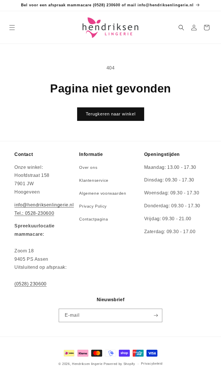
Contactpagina (93, 219)
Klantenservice (93, 180)
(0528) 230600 (30, 283)
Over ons (88, 167)
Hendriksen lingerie (87, 364)
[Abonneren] (155, 315)
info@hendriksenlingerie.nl (44, 204)
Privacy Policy (92, 206)
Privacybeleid (151, 363)
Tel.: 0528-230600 (34, 213)
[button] (12, 27)
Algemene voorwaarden (102, 193)
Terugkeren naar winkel (111, 113)
